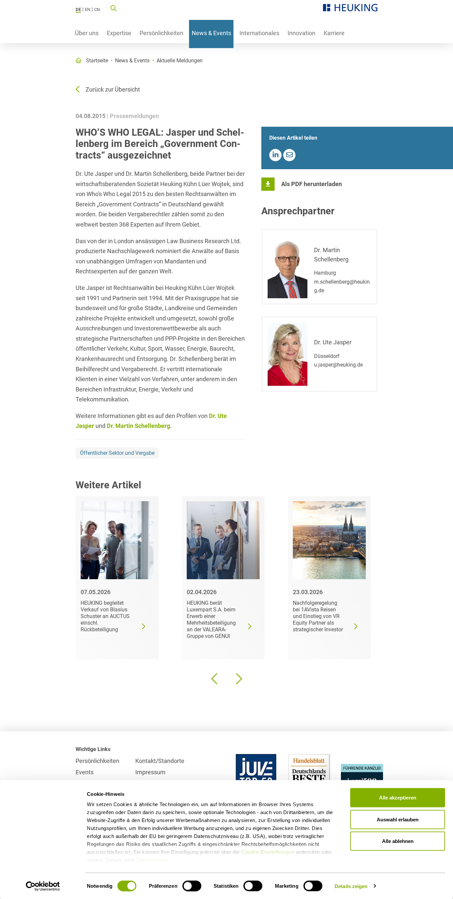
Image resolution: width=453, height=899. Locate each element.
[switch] (191, 885)
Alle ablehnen (398, 841)
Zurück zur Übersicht (113, 89)
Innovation (301, 33)
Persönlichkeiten (161, 33)
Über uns (86, 33)
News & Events (211, 33)
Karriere (334, 33)
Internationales (259, 33)
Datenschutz (152, 860)
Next (238, 678)
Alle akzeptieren (397, 797)
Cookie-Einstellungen (267, 852)
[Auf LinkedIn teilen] (275, 155)
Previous (215, 678)
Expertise (119, 33)
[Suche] (113, 8)
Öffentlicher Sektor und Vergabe (117, 453)
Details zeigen (351, 886)
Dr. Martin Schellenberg (138, 425)
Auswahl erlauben (398, 819)
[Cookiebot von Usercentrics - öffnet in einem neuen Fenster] (43, 886)
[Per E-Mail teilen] (289, 155)
